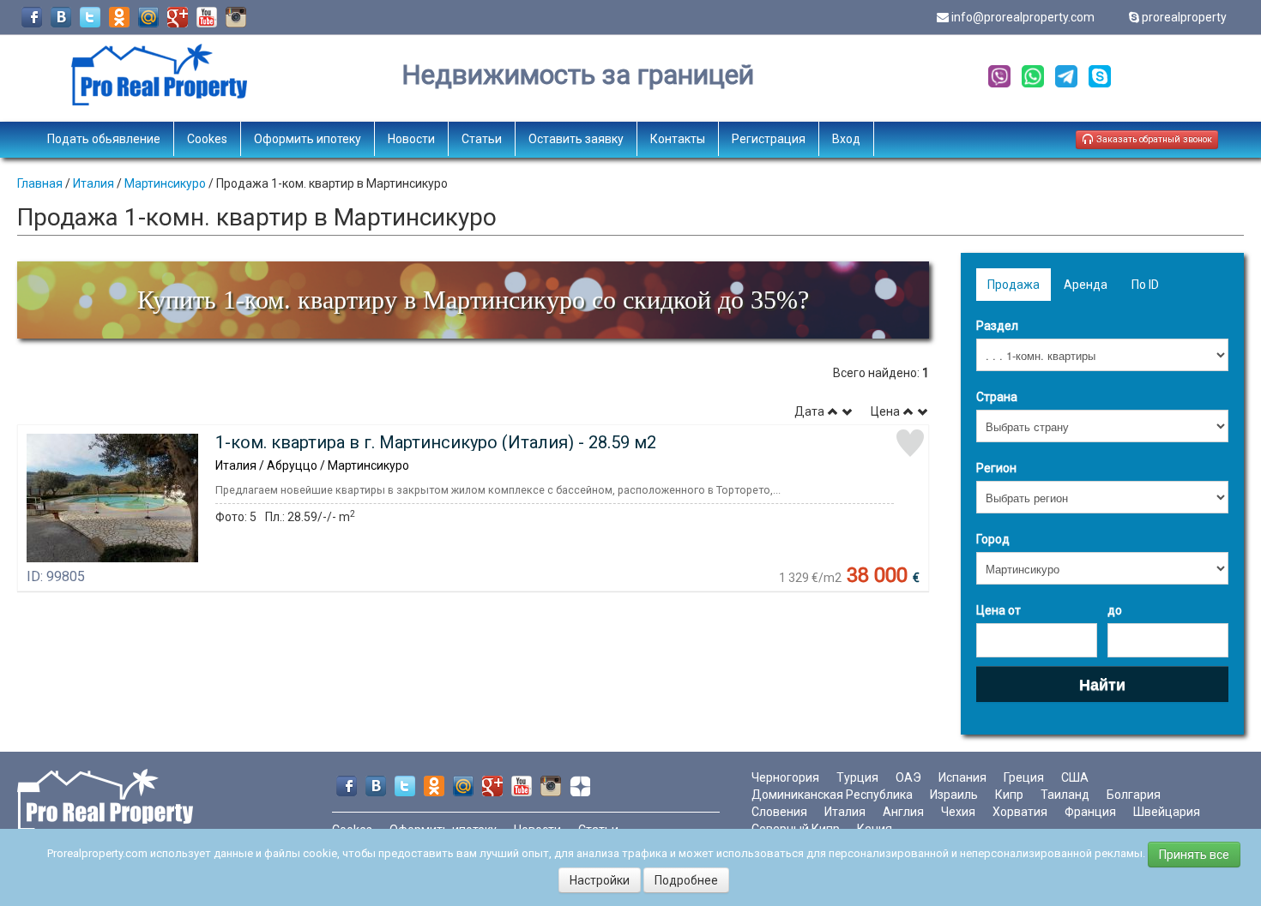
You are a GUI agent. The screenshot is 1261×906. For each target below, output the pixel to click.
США (1075, 777)
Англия (903, 812)
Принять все (1194, 854)
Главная (40, 183)
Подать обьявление (103, 139)
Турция (857, 777)
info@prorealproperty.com (1023, 17)
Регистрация (768, 139)
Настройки (600, 880)
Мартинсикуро (165, 183)
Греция (1024, 777)
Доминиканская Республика (832, 794)
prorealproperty (1184, 17)
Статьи (482, 139)
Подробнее (686, 880)
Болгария (1134, 794)
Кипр (1009, 794)
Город (993, 539)
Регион (996, 468)
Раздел (997, 326)
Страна (996, 397)
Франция (1090, 812)
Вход (846, 139)
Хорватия (1020, 812)
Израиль (954, 794)
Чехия (958, 812)
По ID (1145, 284)
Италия (93, 183)
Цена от (998, 610)
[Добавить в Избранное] (910, 443)
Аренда (1085, 284)
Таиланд (1065, 794)
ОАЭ (908, 777)
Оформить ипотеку (307, 139)
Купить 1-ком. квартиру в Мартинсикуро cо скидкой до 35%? (473, 299)
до (1114, 610)
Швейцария (1166, 812)
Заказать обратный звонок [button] (1153, 139)
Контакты (677, 139)
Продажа (1013, 284)
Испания (962, 777)
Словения (779, 812)
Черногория (785, 777)
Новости (411, 139)
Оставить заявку (576, 139)
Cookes (207, 139)
